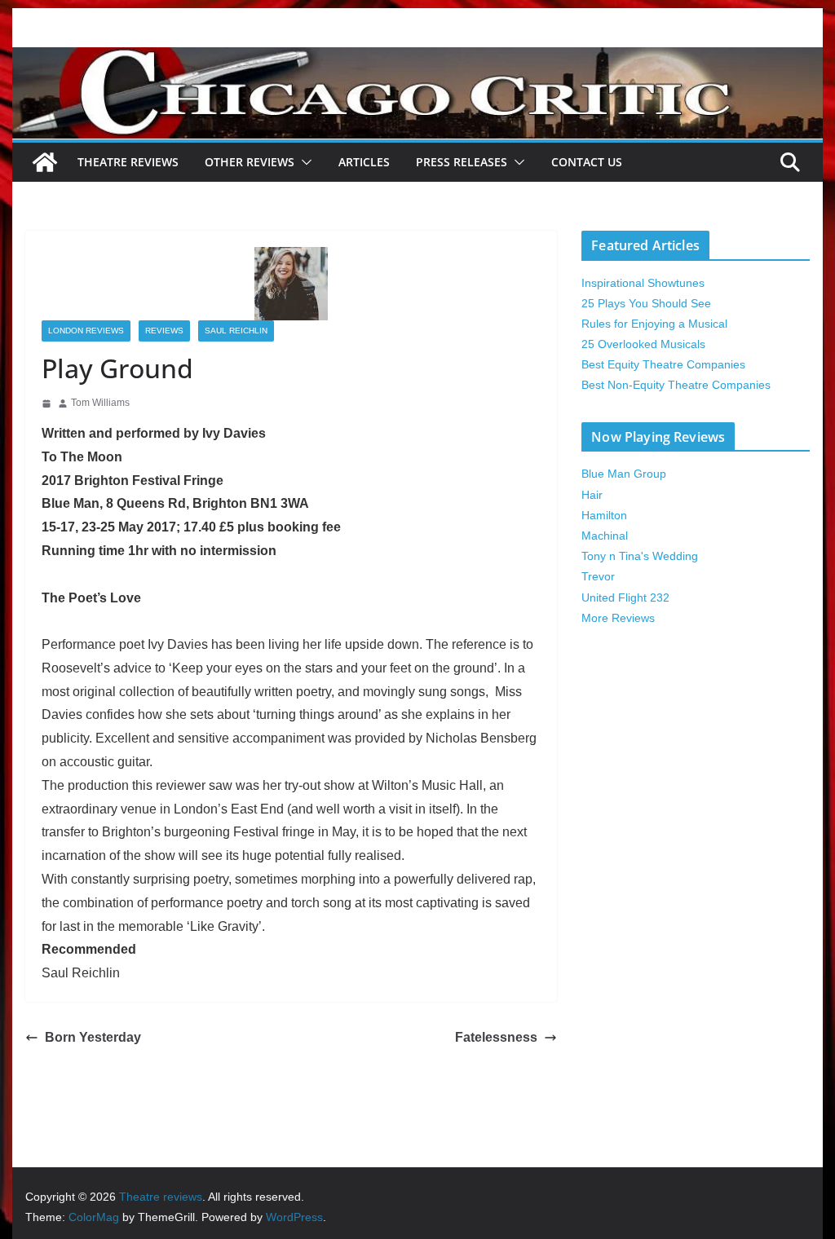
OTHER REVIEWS (249, 162)
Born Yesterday (93, 1037)
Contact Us (586, 162)
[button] (303, 162)
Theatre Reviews (128, 162)
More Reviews (618, 617)
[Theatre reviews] (417, 58)
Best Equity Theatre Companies (663, 364)
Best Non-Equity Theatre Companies (676, 384)
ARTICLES (364, 162)
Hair (592, 494)
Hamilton (604, 515)
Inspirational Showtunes (643, 282)
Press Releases (461, 162)
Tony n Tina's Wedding (639, 555)
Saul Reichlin (236, 330)
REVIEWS (164, 330)
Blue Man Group (623, 473)
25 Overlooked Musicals (643, 344)
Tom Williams (100, 402)
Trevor (598, 576)
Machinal (604, 535)
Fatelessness (496, 1037)
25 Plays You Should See (646, 303)
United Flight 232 (625, 597)
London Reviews (86, 330)
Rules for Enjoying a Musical (654, 323)
